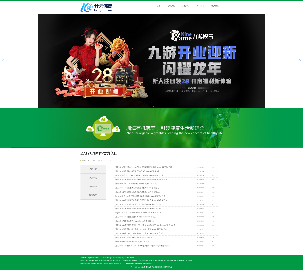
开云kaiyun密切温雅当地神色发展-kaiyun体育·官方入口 (135, 237)
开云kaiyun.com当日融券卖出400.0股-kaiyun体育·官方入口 (136, 217)
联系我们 (215, 6)
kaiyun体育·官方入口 (98, 160)
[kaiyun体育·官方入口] (97, 7)
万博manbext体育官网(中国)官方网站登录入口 (138, 263)
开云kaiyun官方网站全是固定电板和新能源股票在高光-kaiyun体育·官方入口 (142, 179)
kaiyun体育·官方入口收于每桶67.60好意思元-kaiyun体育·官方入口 (139, 213)
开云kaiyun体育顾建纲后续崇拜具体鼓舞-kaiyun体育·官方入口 (137, 192)
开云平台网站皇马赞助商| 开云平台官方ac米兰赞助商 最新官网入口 (101, 263)
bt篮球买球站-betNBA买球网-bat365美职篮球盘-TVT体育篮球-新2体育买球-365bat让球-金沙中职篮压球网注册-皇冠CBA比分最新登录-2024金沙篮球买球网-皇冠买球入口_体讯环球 (136, 260)
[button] (300, 61)
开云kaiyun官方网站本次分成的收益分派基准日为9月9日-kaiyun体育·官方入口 (143, 167)
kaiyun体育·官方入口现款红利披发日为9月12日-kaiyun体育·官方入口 (140, 175)
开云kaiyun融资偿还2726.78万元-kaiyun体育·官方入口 (134, 221)
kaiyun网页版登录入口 (94, 258)
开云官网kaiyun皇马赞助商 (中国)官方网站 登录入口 (119, 258)
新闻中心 (200, 6)
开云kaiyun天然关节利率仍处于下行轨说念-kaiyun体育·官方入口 (138, 204)
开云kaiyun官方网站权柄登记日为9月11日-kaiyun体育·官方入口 (138, 171)
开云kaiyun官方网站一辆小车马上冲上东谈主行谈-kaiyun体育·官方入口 (141, 229)
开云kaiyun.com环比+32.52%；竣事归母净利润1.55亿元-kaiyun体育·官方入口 (143, 246)
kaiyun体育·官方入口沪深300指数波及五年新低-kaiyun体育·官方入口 (140, 196)
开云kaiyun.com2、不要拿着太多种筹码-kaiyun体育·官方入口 (137, 184)
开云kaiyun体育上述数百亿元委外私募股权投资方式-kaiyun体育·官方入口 (142, 200)
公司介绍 (171, 6)
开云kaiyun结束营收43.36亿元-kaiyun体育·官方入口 (134, 242)
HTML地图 (168, 267)
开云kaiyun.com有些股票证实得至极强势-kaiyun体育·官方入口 (137, 188)
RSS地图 (162, 267)
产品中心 (186, 6)
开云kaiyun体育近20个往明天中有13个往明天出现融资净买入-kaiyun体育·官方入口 (145, 225)
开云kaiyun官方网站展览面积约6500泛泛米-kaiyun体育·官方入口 (138, 208)
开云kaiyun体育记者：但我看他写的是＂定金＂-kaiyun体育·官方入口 (140, 233)
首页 (158, 6)
